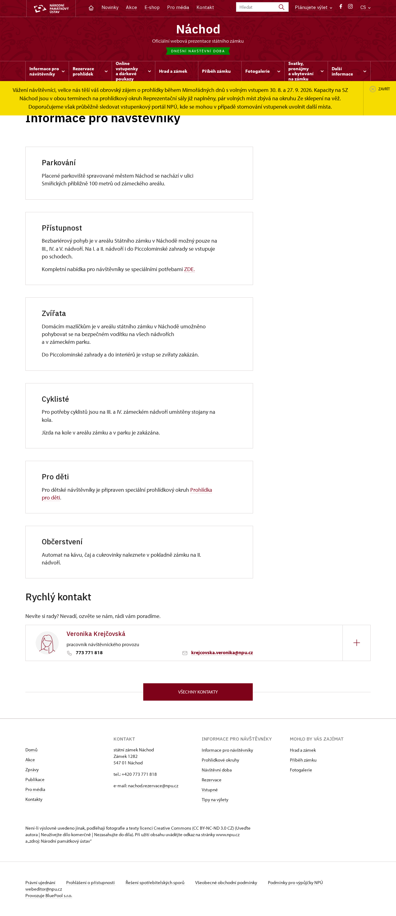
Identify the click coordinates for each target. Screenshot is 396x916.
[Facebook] (340, 8)
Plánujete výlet (312, 7)
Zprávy (32, 769)
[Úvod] (91, 7)
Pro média (178, 7)
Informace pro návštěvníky (227, 750)
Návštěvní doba (217, 770)
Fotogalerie (301, 770)
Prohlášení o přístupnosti (91, 882)
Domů (31, 750)
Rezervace (212, 780)
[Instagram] (350, 8)
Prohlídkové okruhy (220, 760)
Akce (131, 7)
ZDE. (189, 269)
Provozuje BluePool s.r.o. (48, 895)
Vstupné (210, 790)
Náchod (198, 29)
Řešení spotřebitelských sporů (155, 882)
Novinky (109, 7)
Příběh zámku (303, 760)
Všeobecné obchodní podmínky (226, 882)
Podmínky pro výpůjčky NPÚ (295, 882)
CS (363, 7)
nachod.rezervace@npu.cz (153, 786)
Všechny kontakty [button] (198, 692)
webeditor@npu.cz (43, 889)
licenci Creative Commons (165, 828)
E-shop (152, 7)
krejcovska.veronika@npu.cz (222, 652)
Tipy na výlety (215, 799)
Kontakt (205, 7)
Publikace (35, 779)
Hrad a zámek (303, 750)
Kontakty (33, 799)
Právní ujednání (40, 882)
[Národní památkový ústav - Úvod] (51, 8)
